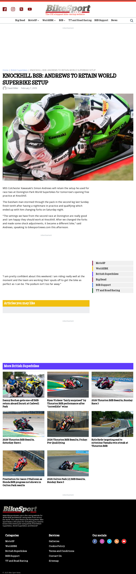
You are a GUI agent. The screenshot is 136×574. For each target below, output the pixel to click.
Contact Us (55, 556)
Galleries (54, 541)
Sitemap (54, 561)
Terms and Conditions (61, 551)
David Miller (12, 88)
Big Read (20, 20)
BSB (61, 20)
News (114, 20)
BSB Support (101, 20)
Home (5, 70)
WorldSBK (48, 20)
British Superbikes (19, 70)
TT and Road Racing (80, 20)
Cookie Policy (57, 546)
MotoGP (32, 20)
